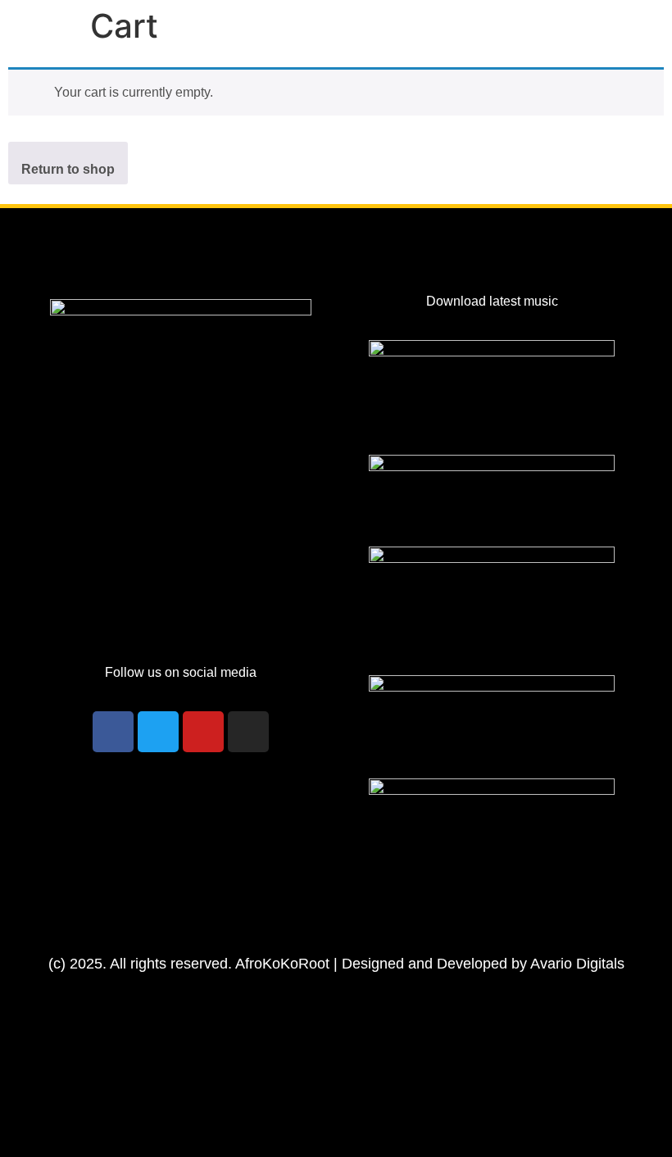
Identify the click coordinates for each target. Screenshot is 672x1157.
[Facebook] (113, 731)
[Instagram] (248, 731)
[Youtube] (203, 731)
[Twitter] (158, 731)
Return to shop (68, 169)
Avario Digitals (577, 963)
